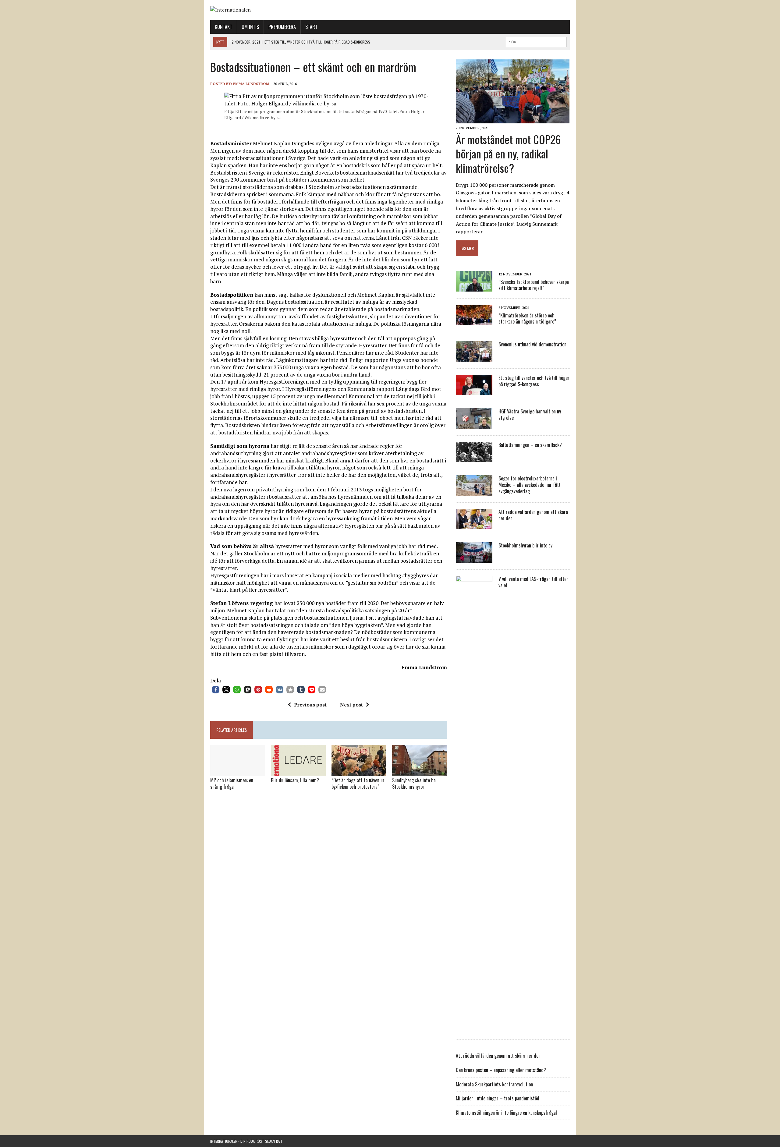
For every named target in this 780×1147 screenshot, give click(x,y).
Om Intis (250, 26)
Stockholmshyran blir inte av (525, 545)
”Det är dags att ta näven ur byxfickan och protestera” (358, 783)
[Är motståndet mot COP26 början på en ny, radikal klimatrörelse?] (512, 119)
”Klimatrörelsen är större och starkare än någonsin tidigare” (527, 318)
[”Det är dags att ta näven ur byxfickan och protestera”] (359, 771)
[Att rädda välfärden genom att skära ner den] (474, 525)
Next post (351, 704)
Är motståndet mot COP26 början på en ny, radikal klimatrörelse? (508, 153)
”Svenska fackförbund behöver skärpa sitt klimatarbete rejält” (533, 285)
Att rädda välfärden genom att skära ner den (533, 515)
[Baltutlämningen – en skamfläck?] (474, 458)
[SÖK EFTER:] (536, 41)
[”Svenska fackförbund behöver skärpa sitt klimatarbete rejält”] (474, 287)
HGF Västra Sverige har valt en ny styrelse (529, 414)
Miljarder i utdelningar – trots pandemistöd (497, 1098)
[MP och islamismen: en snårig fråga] (237, 771)
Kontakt (223, 26)
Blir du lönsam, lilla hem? (295, 780)
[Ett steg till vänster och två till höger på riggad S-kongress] (474, 391)
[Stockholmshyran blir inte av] (474, 558)
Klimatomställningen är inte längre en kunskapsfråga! (506, 1112)
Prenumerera (282, 26)
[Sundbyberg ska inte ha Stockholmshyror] (419, 771)
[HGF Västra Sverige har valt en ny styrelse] (474, 424)
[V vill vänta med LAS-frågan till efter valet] (474, 1028)
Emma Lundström (251, 83)
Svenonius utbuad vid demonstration (532, 344)
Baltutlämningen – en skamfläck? (530, 444)
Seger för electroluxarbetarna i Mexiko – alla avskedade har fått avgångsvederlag (529, 485)
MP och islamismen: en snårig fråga (231, 783)
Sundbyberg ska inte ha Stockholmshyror (414, 783)
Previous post (310, 704)
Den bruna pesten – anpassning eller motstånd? (501, 1070)
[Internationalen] (390, 10)
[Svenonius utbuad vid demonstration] (474, 357)
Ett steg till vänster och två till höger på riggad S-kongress (533, 381)
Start (311, 26)
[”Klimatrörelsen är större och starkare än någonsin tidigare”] (474, 321)
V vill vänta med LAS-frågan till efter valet (533, 582)
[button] (215, 689)
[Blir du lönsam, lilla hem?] (298, 771)
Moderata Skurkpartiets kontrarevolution (494, 1084)
